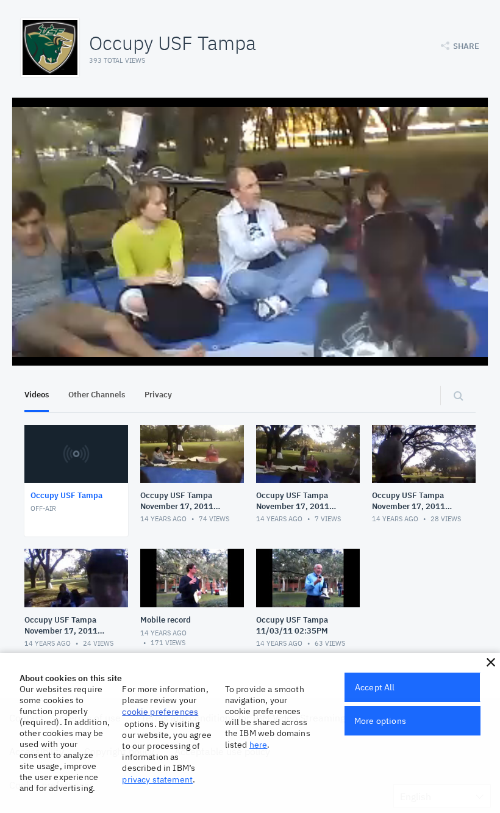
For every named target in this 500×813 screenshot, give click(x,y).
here (258, 744)
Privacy (158, 394)
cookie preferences (160, 711)
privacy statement (157, 779)
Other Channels (96, 394)
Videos (36, 394)
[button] (491, 662)
